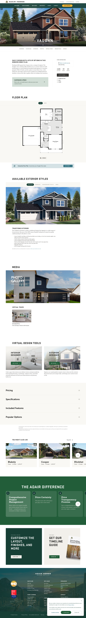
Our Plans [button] (16, 5)
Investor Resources (31, 600)
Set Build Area (71, 1)
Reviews (46, 593)
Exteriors (35, 48)
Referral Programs (65, 590)
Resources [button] (42, 5)
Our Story (46, 583)
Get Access (15, 363)
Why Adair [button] (34, 5)
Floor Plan (28, 48)
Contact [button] (56, 5)
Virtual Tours (49, 48)
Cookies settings (55, 612)
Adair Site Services (31, 602)
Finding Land (30, 598)
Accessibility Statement (34, 614)
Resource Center (64, 585)
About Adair (46, 600)
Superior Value (47, 588)
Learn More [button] (15, 556)
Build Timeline (30, 597)
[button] (44, 82)
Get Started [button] (67, 5)
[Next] (78, 504)
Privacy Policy (24, 614)
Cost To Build (62, 75)
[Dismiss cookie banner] (81, 601)
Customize (67, 165)
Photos (42, 48)
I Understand (66, 612)
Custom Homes (30, 588)
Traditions (30, 184)
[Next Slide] (82, 25)
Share (59, 82)
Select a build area (64, 63)
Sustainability (47, 590)
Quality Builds (47, 586)
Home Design (30, 603)
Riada (57, 184)
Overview (21, 48)
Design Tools (58, 48)
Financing (29, 605)
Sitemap (42, 614)
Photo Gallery (30, 585)
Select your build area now (35, 248)
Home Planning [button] (25, 5)
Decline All (77, 612)
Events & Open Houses (66, 583)
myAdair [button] (77, 1)
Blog (62, 586)
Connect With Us (64, 597)
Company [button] (62, 1)
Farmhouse (37, 184)
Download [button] (53, 556)
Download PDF (61, 78)
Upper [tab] (45, 103)
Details (65, 48)
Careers (45, 602)
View (14, 295)
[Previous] (8, 455)
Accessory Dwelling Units (32, 590)
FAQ (62, 588)
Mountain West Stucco (48, 184)
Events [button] (49, 5)
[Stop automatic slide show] (2, 9)
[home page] (15, 2)
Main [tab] (40, 103)
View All (69, 440)
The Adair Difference (48, 585)
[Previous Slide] (3, 25)
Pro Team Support (48, 591)
